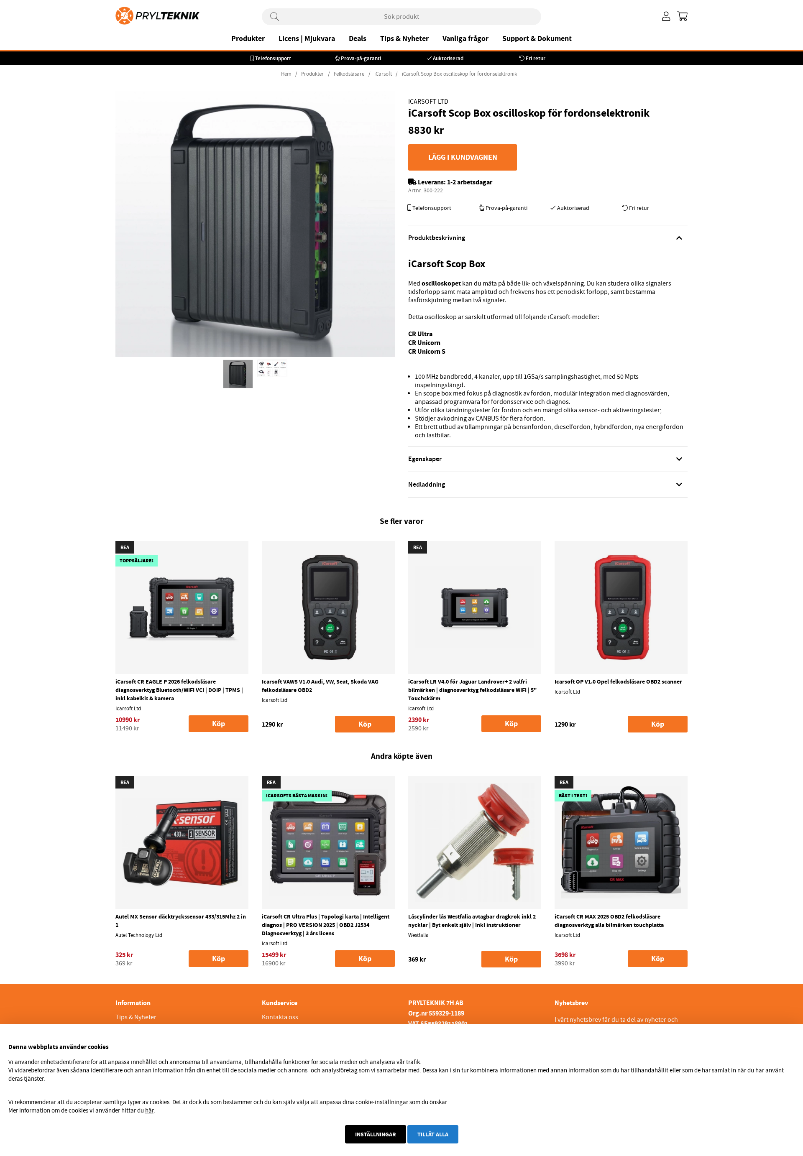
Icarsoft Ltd (428, 101)
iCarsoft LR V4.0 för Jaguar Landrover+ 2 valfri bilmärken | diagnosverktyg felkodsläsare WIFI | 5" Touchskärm (472, 689)
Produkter (248, 38)
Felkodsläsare (349, 74)
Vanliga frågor (465, 38)
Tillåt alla (432, 1134)
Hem (286, 74)
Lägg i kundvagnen (462, 157)
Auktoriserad (448, 58)
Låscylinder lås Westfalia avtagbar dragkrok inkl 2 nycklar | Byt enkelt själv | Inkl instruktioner (472, 920)
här (149, 1110)
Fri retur (535, 58)
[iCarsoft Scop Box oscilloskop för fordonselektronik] (238, 374)
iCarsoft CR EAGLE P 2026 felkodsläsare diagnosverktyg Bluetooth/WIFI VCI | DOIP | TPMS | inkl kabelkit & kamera (179, 689)
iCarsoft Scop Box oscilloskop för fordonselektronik (459, 74)
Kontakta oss (280, 1017)
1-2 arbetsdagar (469, 182)
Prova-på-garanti (361, 58)
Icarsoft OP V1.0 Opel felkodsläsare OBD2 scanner (618, 681)
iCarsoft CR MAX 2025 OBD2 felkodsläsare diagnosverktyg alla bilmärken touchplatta (609, 920)
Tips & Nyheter (404, 38)
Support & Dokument (537, 38)
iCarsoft (383, 74)
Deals (357, 38)
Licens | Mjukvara (307, 38)
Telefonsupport (273, 58)
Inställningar (375, 1134)
